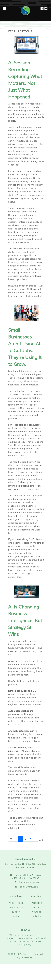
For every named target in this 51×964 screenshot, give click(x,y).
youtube (36, 911)
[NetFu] (25, 10)
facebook (37, 902)
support (16, 911)
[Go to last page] (35, 839)
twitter (36, 907)
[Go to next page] (30, 839)
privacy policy (16, 907)
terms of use (16, 902)
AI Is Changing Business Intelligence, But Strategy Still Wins (25, 620)
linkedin (37, 916)
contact (16, 916)
